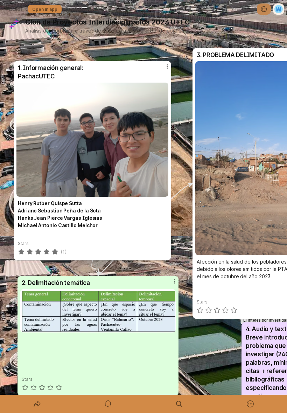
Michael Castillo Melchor (50, 15)
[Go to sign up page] (278, 9)
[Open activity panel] (108, 404)
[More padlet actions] (250, 404)
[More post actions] (170, 284)
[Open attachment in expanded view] (98, 310)
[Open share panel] (37, 404)
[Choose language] (264, 9)
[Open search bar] (179, 404)
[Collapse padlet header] (195, 22)
